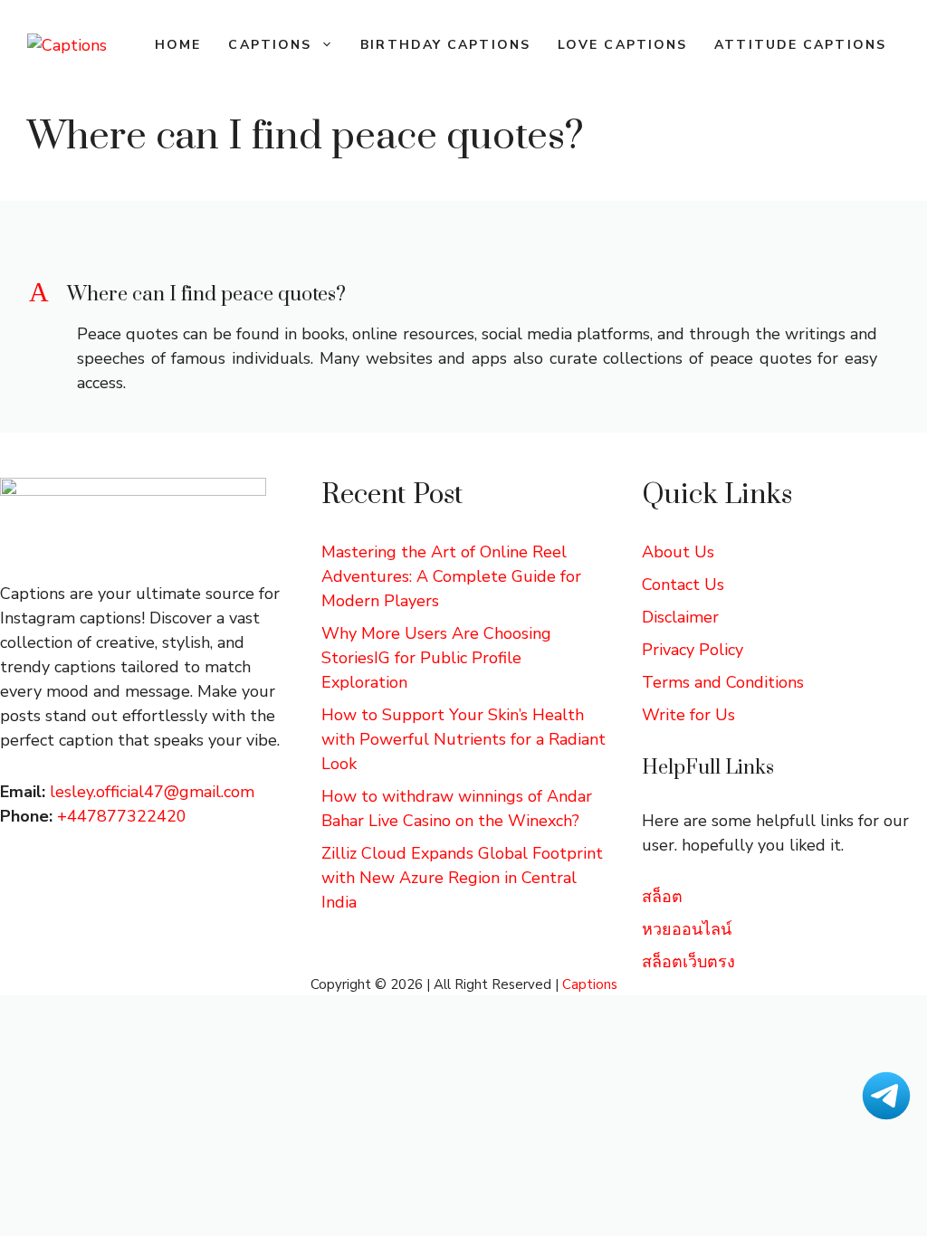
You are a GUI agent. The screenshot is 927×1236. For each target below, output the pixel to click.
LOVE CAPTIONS (622, 44)
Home (178, 44)
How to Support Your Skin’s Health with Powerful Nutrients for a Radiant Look (463, 739)
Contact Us (683, 584)
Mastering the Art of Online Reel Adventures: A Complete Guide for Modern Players (451, 576)
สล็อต (662, 897)
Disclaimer (680, 617)
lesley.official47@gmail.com (152, 792)
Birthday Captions (445, 44)
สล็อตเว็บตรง (688, 962)
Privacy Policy (692, 650)
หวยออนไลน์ (686, 929)
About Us (678, 552)
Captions (269, 44)
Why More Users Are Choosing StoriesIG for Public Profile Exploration (436, 658)
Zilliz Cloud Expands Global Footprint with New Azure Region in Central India (462, 877)
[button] (463, 295)
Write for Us (688, 715)
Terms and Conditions (723, 682)
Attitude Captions (800, 44)
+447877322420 (121, 816)
